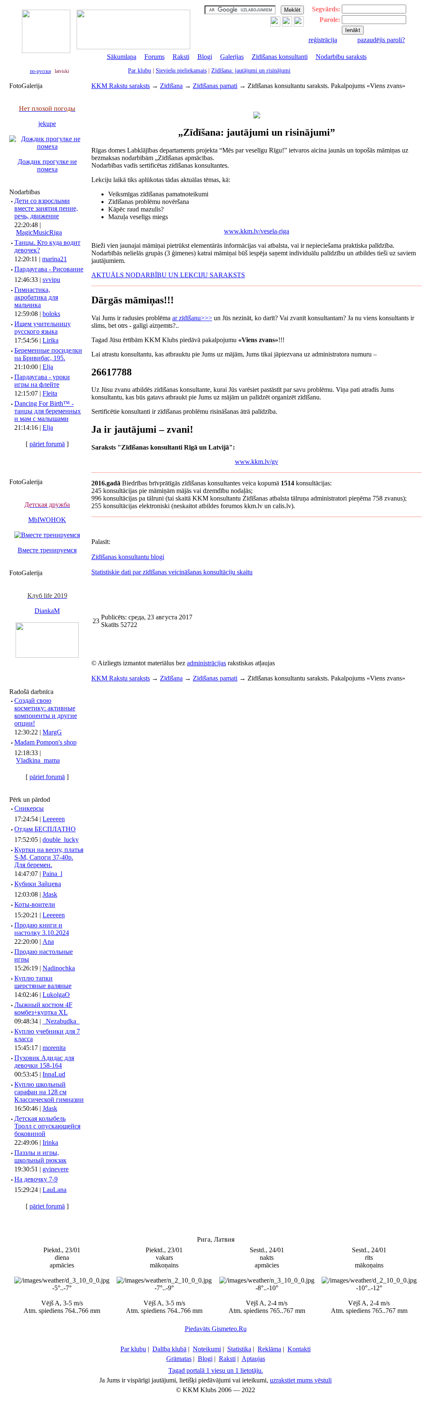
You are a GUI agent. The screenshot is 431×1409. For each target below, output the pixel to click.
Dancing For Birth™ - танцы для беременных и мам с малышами (47, 411)
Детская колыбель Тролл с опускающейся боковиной (47, 1126)
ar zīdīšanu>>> (192, 317)
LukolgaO (56, 994)
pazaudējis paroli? (381, 39)
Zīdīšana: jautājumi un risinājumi (250, 70)
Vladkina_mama (38, 760)
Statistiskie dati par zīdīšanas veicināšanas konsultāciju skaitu (172, 572)
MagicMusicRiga (39, 232)
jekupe (47, 123)
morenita (54, 1047)
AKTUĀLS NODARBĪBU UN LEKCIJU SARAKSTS (168, 275)
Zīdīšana (171, 85)
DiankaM (47, 610)
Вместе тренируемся (47, 550)
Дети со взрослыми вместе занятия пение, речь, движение (46, 208)
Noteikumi (207, 1349)
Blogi (204, 56)
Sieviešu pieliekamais (181, 70)
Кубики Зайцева (37, 883)
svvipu (51, 279)
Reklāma (269, 1349)
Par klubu (139, 70)
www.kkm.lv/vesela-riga (256, 231)
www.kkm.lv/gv (256, 461)
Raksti (181, 56)
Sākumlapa (121, 56)
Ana (48, 941)
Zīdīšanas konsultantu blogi (127, 556)
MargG (52, 732)
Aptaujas (253, 1358)
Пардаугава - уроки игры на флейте (42, 380)
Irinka (50, 1142)
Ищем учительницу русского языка (42, 327)
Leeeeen (54, 818)
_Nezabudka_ (61, 1021)
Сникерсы (29, 808)
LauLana (55, 1189)
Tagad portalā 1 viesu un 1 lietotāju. (215, 1370)
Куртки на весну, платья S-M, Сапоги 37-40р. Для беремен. (48, 857)
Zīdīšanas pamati (215, 85)
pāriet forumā (47, 443)
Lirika (51, 340)
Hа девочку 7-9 (36, 1179)
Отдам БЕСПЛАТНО (45, 829)
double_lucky (61, 839)
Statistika (239, 1349)
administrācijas (206, 663)
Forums (154, 56)
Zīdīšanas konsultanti (280, 56)
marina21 (54, 259)
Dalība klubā (169, 1349)
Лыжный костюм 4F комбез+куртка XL (43, 1008)
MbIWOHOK (47, 519)
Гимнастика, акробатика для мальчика (36, 297)
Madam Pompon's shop (45, 742)
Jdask (50, 894)
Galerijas (232, 56)
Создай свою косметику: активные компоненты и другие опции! (45, 712)
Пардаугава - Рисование (48, 269)
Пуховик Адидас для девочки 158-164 (44, 1061)
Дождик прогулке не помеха (47, 165)
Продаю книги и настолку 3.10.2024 (41, 928)
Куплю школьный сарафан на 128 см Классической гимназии (49, 1092)
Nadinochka (59, 968)
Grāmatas (179, 1358)
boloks (51, 313)
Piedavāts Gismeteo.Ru (216, 1328)
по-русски (40, 71)
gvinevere (56, 1169)
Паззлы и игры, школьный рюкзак (40, 1156)
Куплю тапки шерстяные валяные (43, 982)
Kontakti (299, 1349)
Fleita (50, 393)
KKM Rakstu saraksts (120, 85)
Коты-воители (34, 904)
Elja (48, 366)
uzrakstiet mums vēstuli (301, 1380)
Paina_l (52, 873)
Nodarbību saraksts (341, 56)
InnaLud (54, 1074)
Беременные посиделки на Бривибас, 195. (48, 354)
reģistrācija (323, 39)
